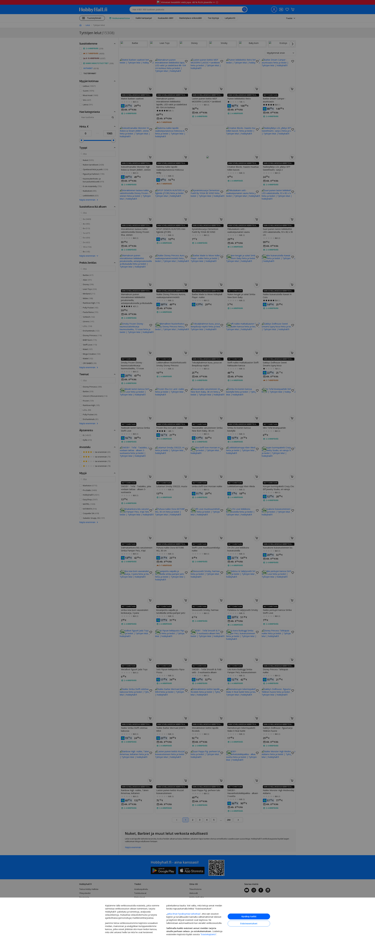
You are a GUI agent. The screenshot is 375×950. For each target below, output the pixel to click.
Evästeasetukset (248, 923)
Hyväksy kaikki (248, 916)
